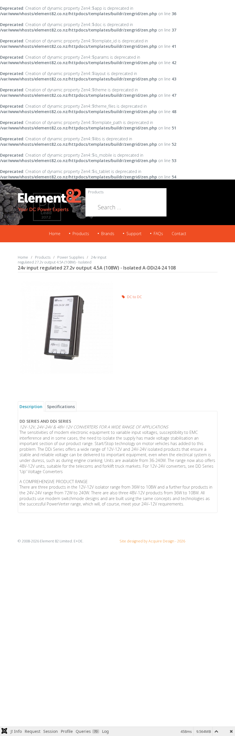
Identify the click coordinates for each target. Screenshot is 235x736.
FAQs (158, 233)
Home (54, 233)
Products (95, 192)
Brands (107, 233)
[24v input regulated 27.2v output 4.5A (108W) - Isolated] (67, 327)
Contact (179, 233)
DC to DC (134, 296)
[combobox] (111, 207)
